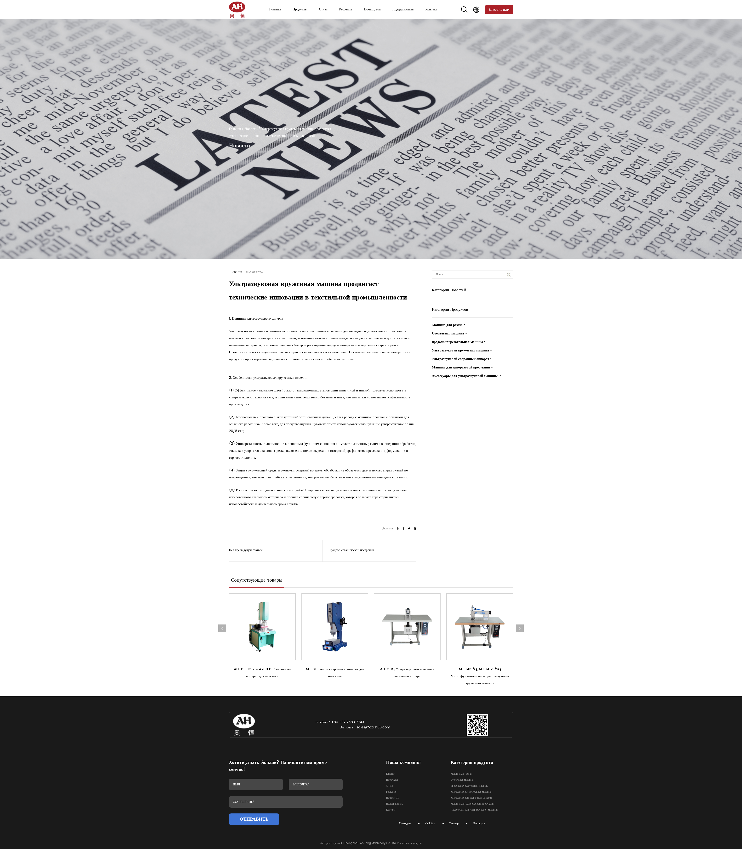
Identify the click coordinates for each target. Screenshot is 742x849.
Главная (275, 9)
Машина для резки (447, 325)
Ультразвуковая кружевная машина (305, 16)
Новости (398, 17)
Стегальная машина (448, 333)
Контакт (431, 9)
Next (520, 628)
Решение (345, 9)
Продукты (300, 9)
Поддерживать (403, 9)
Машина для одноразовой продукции (461, 367)
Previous (222, 628)
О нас (323, 9)
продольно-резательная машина (304, 17)
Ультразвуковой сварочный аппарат (305, 15)
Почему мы (372, 9)
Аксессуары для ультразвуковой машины (304, 14)
